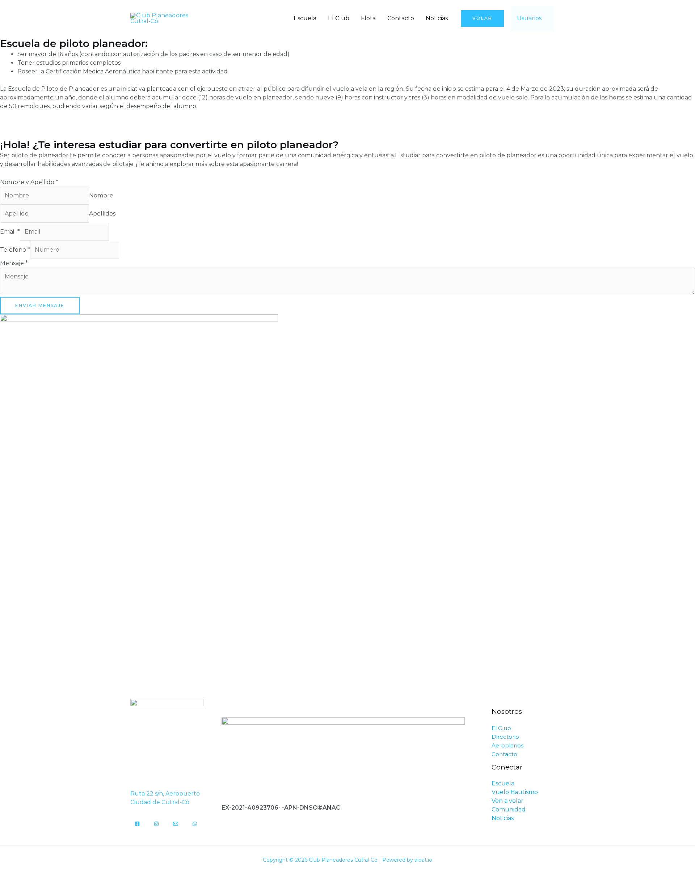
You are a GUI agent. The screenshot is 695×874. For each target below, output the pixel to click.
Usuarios (529, 18)
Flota (368, 18)
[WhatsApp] (195, 824)
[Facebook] (137, 824)
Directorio (505, 736)
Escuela (305, 18)
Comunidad (509, 809)
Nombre (101, 195)
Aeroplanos (507, 745)
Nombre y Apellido (29, 182)
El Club (338, 18)
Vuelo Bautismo (515, 792)
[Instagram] (156, 824)
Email (10, 231)
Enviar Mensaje (39, 305)
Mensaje (14, 263)
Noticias (437, 18)
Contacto (400, 18)
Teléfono (15, 249)
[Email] (175, 824)
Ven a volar (507, 800)
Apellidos (102, 213)
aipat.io (423, 860)
